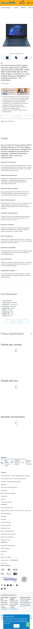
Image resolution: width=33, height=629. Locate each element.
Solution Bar (4, 496)
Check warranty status (7, 507)
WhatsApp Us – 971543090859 (9, 560)
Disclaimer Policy (5, 528)
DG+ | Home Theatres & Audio (9, 487)
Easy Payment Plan (6, 525)
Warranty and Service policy (8, 534)
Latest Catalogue (5, 548)
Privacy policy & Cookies (30, 617)
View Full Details (16, 321)
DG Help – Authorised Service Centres (11, 481)
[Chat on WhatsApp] (28, 624)
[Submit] (20, 3)
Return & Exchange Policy (7, 531)
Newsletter (4, 551)
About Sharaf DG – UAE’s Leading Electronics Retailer (15, 476)
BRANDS (23, 7)
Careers (3, 499)
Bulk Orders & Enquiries (7, 537)
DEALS (16, 7)
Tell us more (4, 563)
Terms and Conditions (6, 502)
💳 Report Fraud (5, 540)
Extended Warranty (6, 522)
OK (16, 626)
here (22, 620)
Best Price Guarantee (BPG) (8, 493)
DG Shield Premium (6, 513)
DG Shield (3, 519)
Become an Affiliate (6, 557)
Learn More (4, 609)
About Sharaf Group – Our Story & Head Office (13, 478)
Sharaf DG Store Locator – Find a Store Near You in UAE (16, 510)
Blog (2, 554)
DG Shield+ (4, 516)
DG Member (4, 490)
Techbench (4, 484)
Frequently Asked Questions (8, 545)
